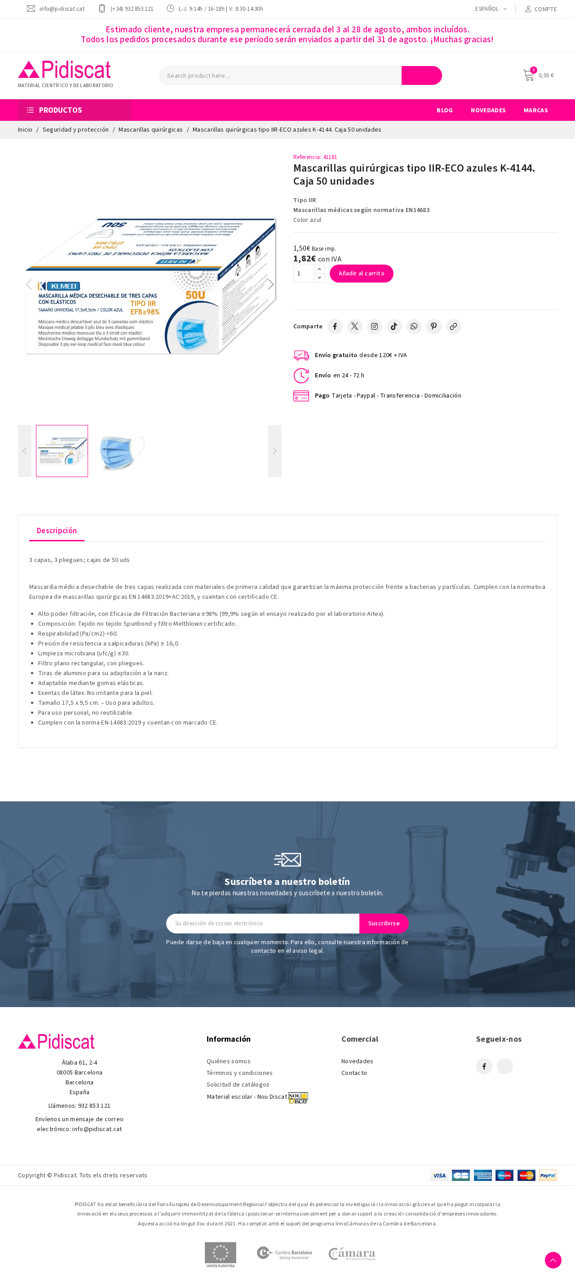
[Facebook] (335, 326)
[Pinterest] (434, 326)
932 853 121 (94, 1105)
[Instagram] (374, 326)
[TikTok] (394, 326)
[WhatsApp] (414, 326)
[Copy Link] (453, 326)
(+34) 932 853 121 (132, 9)
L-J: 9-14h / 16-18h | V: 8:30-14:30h (221, 9)
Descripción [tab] (57, 531)
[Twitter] (355, 326)
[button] (271, 284)
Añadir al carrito (362, 273)
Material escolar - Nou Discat (247, 1096)
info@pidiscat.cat (62, 9)
